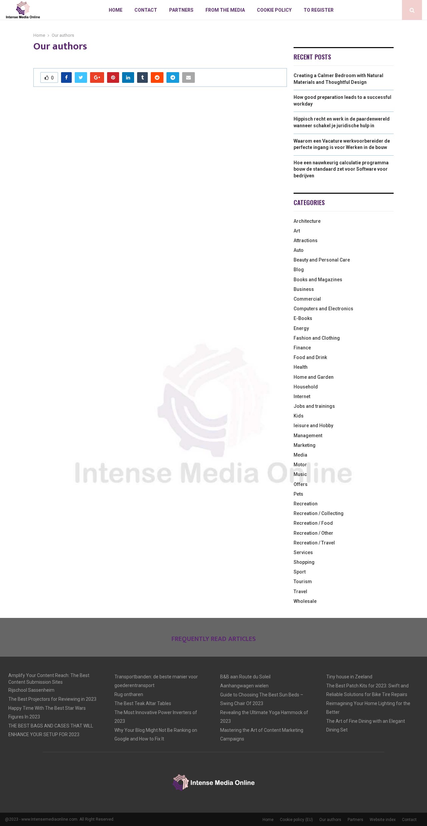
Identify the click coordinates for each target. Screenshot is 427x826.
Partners (181, 10)
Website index (383, 819)
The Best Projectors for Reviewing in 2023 (52, 699)
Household (306, 386)
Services (303, 552)
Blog (299, 269)
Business (304, 289)
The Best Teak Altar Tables (142, 703)
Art (297, 230)
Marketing (305, 445)
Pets (298, 494)
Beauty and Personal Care (322, 260)
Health (301, 367)
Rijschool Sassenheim (31, 690)
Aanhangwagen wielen (244, 685)
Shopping (304, 562)
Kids (299, 416)
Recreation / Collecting (319, 513)
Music (300, 474)
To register (319, 10)
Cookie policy (274, 10)
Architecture (307, 221)
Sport (300, 571)
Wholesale (305, 601)
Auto (299, 250)
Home (115, 10)
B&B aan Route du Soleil (245, 676)
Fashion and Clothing (317, 338)
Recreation (306, 503)
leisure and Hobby (313, 425)
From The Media (225, 10)
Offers (301, 484)
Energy (301, 328)
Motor (300, 464)
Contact (145, 10)
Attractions (306, 240)
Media (300, 455)
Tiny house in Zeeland (349, 676)
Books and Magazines (318, 279)
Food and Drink (310, 357)
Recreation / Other (313, 533)
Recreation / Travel (314, 542)
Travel (300, 591)
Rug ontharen (128, 694)
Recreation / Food (313, 523)
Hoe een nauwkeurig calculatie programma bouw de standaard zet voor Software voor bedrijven (341, 169)
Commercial (307, 299)
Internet (302, 396)
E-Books (303, 318)
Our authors (330, 819)
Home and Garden (314, 377)
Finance (302, 347)
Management (308, 435)
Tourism (303, 581)
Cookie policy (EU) (296, 819)
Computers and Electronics (323, 308)
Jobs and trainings (314, 406)
